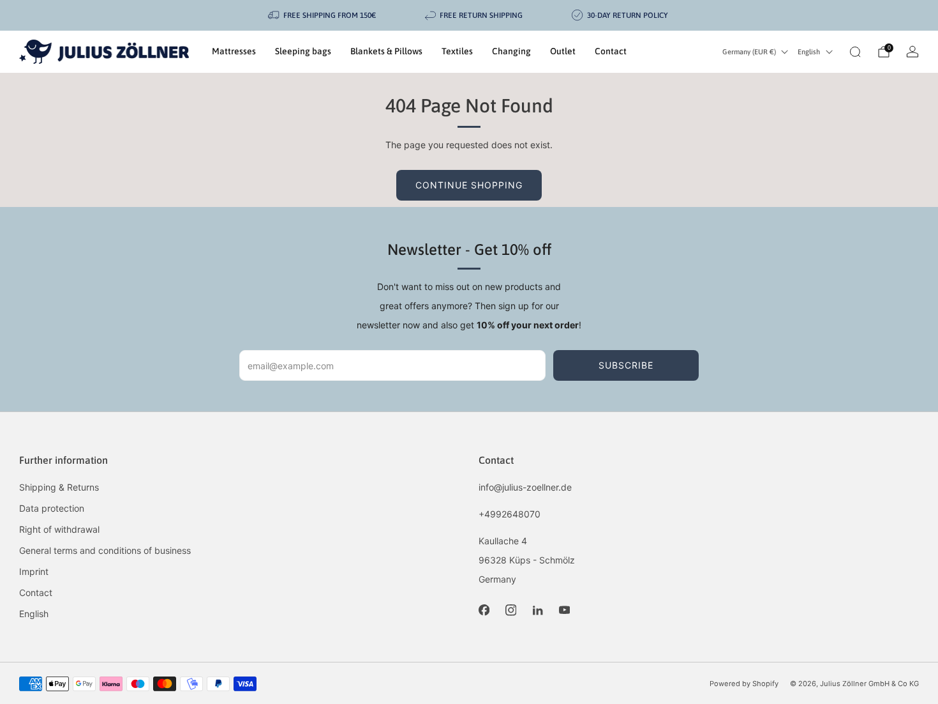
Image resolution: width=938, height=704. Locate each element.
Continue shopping (469, 185)
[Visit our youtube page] (564, 610)
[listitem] (322, 15)
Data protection (51, 508)
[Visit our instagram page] (510, 610)
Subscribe (626, 365)
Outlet (563, 51)
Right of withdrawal (59, 529)
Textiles (457, 51)
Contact (611, 51)
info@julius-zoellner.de (525, 487)
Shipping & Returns (59, 487)
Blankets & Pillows (386, 51)
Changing (511, 51)
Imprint (33, 571)
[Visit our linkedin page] (537, 610)
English (809, 52)
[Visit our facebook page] (483, 610)
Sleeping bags (303, 51)
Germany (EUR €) (749, 52)
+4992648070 (509, 514)
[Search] (855, 51)
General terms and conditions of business (105, 550)
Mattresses (234, 51)
